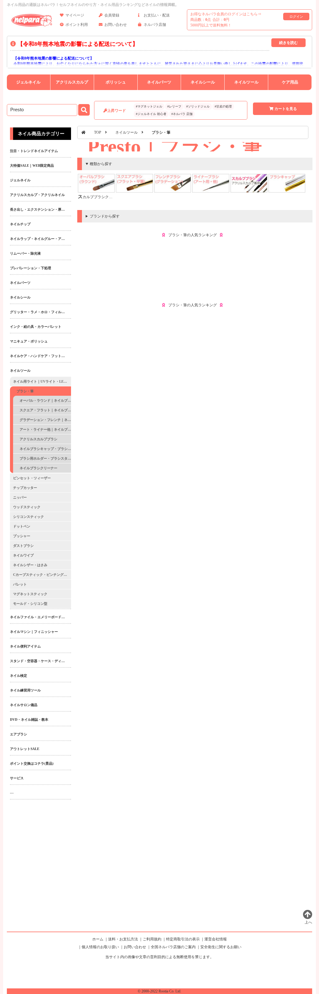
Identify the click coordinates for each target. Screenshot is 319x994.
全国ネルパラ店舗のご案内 (173, 947)
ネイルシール (203, 82)
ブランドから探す (105, 216)
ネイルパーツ (159, 82)
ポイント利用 (76, 24)
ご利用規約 (152, 939)
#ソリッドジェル (198, 106)
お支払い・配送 (157, 15)
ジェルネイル (28, 82)
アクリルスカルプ (72, 82)
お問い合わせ (115, 24)
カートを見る (285, 109)
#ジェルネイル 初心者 (151, 114)
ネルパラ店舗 (155, 24)
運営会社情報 (215, 939)
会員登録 (111, 15)
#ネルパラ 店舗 (182, 114)
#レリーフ (174, 106)
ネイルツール (246, 82)
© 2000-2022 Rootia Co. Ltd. (159, 991)
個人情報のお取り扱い (100, 947)
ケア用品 (290, 82)
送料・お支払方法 (123, 939)
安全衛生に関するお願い (220, 947)
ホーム (97, 939)
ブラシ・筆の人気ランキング (192, 235)
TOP (97, 132)
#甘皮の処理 (223, 106)
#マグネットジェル (149, 106)
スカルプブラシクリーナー (101, 197)
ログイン (296, 16)
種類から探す (101, 164)
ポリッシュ (116, 82)
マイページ (74, 15)
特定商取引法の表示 (183, 939)
